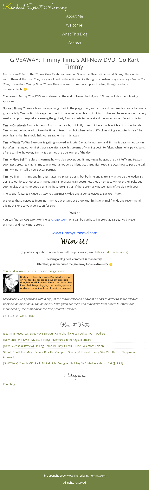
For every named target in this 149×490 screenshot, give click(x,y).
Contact (74, 43)
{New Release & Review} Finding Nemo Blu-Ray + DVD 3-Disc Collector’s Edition (53, 346)
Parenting (26, 316)
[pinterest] (74, 441)
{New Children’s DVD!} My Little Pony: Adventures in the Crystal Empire (47, 340)
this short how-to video (112, 252)
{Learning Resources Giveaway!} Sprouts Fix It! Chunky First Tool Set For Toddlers (54, 333)
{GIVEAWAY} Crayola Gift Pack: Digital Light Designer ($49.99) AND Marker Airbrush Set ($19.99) (63, 363)
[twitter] (90, 441)
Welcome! (74, 25)
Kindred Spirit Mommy (35, 7)
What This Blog (74, 34)
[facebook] (59, 441)
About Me (74, 16)
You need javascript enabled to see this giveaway (34, 271)
